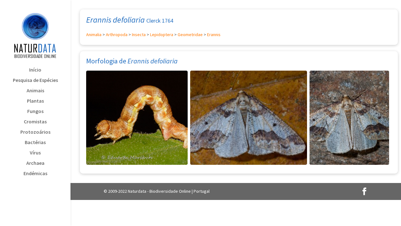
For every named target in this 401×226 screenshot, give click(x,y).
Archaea (35, 163)
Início (35, 70)
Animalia (94, 34)
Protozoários (35, 132)
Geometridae (190, 34)
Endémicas (35, 173)
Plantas (35, 101)
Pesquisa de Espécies (35, 80)
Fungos (35, 111)
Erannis (214, 34)
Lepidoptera (161, 34)
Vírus (35, 153)
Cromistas (35, 122)
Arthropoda (117, 34)
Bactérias (35, 142)
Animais (35, 91)
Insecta (139, 34)
